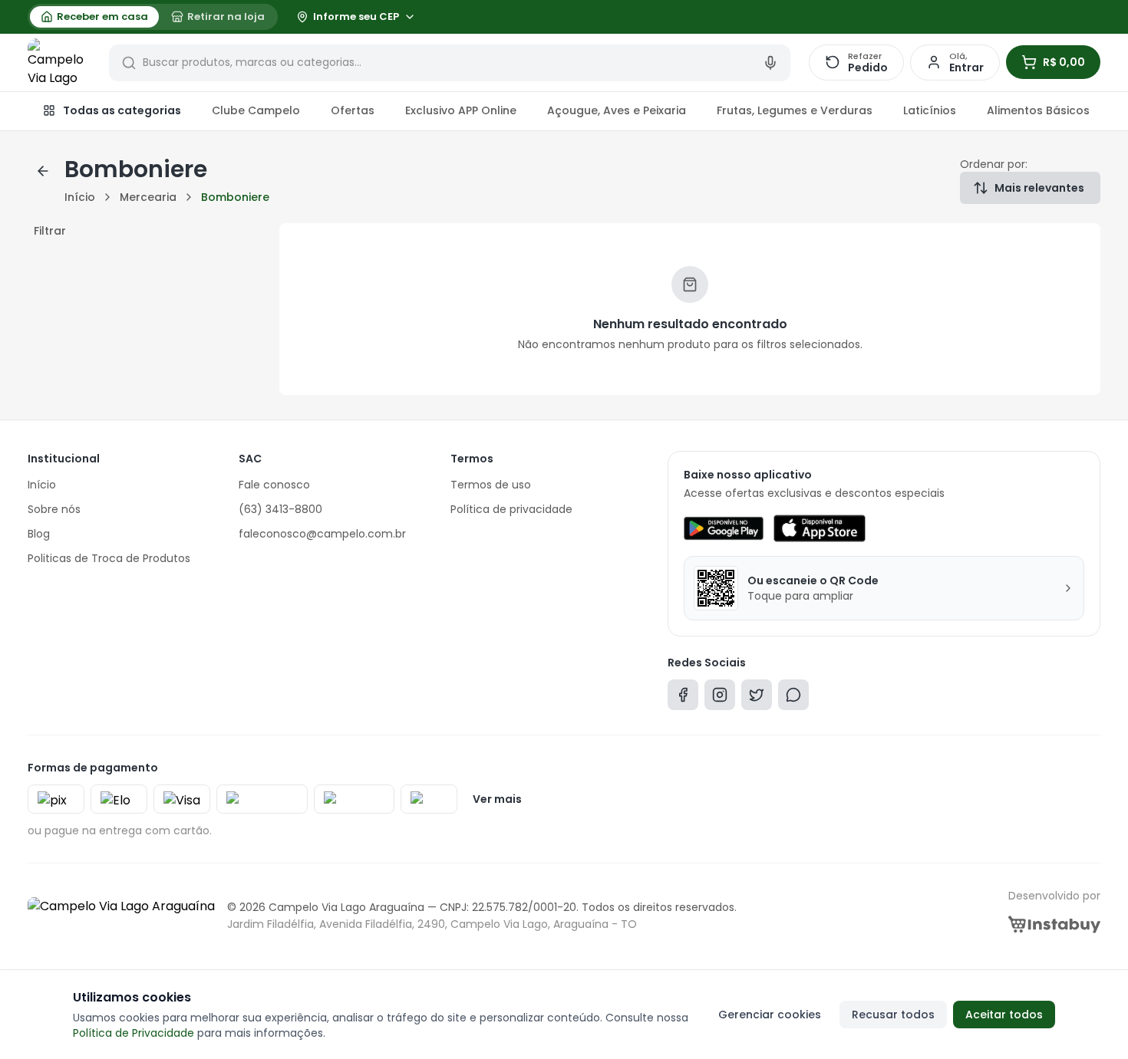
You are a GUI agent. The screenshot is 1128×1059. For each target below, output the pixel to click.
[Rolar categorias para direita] (1083, 111)
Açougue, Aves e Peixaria (616, 110)
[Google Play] (723, 528)
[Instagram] (719, 698)
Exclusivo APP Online (460, 110)
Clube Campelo (256, 110)
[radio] (94, 17)
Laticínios (929, 110)
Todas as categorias (122, 110)
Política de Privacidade (133, 1033)
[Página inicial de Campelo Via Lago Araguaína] (59, 62)
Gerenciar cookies (769, 1014)
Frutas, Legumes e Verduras (794, 110)
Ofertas (352, 110)
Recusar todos (893, 1014)
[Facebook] (683, 698)
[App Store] (819, 528)
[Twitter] (756, 698)
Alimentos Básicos (1038, 110)
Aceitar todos (1004, 1014)
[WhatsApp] (793, 698)
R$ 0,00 (1064, 62)
